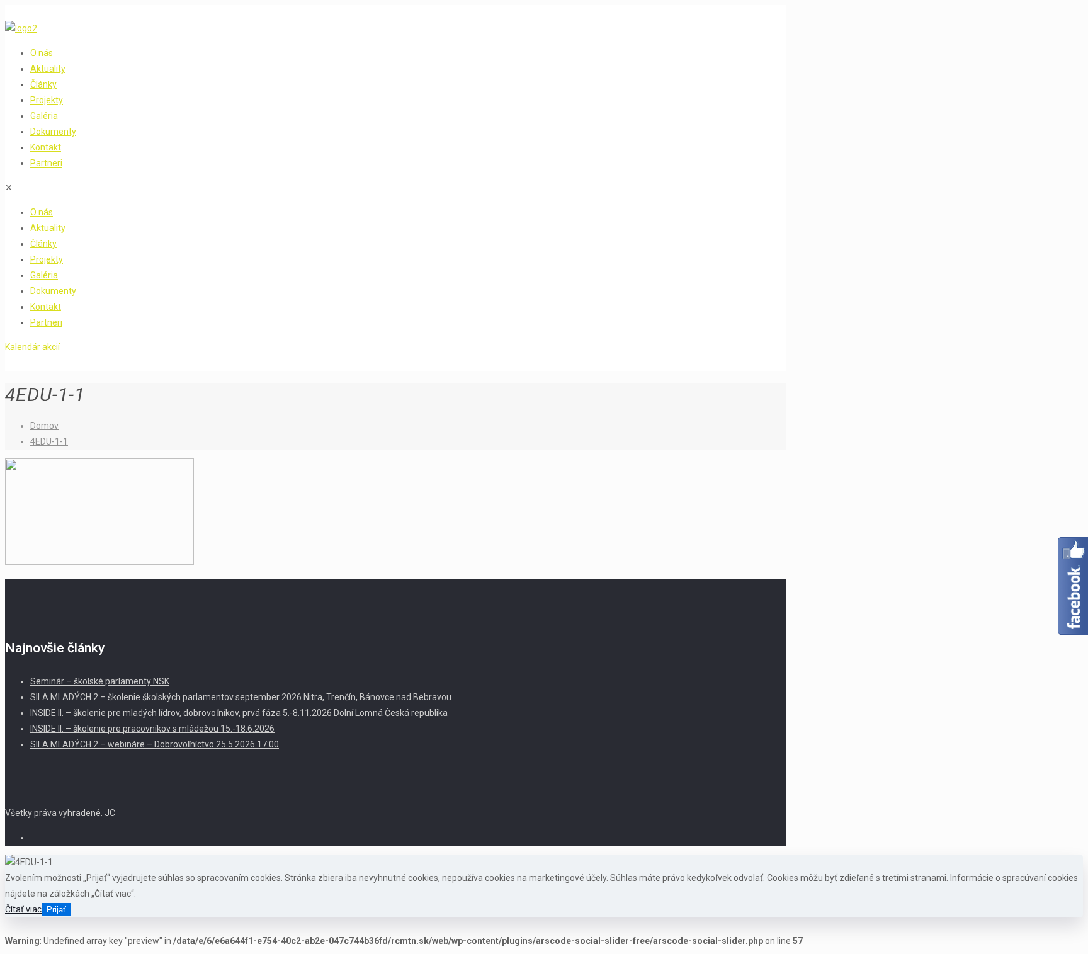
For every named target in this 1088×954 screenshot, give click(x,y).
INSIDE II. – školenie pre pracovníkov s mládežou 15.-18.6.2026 (152, 729)
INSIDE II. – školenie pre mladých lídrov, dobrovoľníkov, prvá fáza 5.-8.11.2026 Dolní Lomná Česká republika (239, 713)
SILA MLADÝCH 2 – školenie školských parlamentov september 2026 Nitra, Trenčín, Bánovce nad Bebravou (240, 697)
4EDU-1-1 (49, 441)
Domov (44, 426)
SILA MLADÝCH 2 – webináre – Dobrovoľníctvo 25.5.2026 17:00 (154, 744)
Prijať (56, 909)
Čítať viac (23, 909)
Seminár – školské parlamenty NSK (99, 681)
